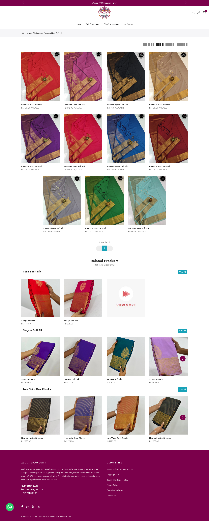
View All (182, 272)
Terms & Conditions (115, 490)
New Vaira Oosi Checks (32, 438)
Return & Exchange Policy (117, 479)
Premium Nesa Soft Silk (53, 33)
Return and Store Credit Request (120, 469)
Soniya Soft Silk (28, 320)
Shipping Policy (113, 474)
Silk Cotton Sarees (111, 24)
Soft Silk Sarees (92, 24)
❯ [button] (186, 3)
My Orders (128, 24)
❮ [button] (23, 3)
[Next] (183, 358)
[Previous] (26, 358)
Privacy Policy (112, 485)
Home (78, 24)
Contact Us (111, 495)
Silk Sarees (37, 33)
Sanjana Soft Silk (29, 379)
